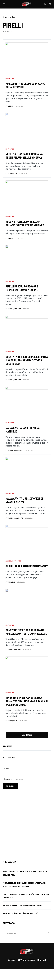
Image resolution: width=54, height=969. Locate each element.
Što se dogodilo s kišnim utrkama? (27, 566)
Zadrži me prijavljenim (14, 779)
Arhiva (11, 960)
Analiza (9, 561)
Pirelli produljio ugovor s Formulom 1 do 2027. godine (22, 288)
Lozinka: (6, 768)
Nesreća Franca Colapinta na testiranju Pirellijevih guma (24, 155)
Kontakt (41, 960)
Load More (27, 735)
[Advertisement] (27, 822)
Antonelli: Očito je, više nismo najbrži (20, 913)
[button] (4, 4)
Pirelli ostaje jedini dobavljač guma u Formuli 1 (25, 85)
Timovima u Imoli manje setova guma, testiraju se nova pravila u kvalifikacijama (27, 701)
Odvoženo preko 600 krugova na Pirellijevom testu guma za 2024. (26, 631)
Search (48, 933)
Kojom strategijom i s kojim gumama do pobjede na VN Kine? (25, 223)
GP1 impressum (26, 960)
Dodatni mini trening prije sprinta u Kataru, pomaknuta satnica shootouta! (27, 360)
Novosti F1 (10, 78)
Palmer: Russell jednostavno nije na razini (23, 905)
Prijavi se (10, 786)
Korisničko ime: (9, 757)
